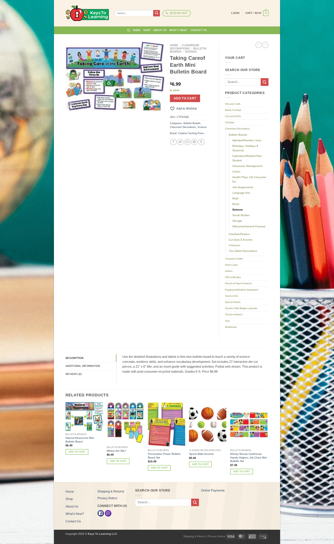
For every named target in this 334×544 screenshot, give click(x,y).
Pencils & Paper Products (238, 283)
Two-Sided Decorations (243, 250)
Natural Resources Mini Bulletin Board (80, 439)
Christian (229, 122)
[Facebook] (100, 513)
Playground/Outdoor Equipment (241, 289)
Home (137, 30)
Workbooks (231, 327)
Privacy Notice (107, 498)
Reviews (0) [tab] (74, 374)
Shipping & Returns (110, 491)
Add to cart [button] (77, 452)
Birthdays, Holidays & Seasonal (245, 148)
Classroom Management (247, 166)
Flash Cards (231, 265)
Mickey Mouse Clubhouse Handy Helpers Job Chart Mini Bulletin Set (248, 457)
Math (235, 198)
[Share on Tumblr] (201, 142)
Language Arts (241, 192)
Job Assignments (242, 187)
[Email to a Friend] (187, 142)
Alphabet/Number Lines (246, 140)
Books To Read (233, 110)
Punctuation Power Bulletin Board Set (164, 455)
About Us (160, 30)
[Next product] (259, 45)
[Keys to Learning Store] (87, 13)
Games (229, 271)
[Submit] (156, 13)
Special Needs (232, 302)
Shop (147, 30)
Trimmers (234, 245)
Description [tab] (74, 358)
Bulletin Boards (191, 123)
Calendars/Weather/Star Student (247, 158)
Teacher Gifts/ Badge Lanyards (241, 308)
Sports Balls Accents (201, 453)
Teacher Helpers (233, 314)
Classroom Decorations (184, 47)
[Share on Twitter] (180, 142)
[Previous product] (265, 45)
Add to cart (185, 98)
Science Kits (231, 296)
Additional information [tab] (83, 366)
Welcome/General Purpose (248, 226)
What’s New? (178, 30)
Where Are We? (116, 450)
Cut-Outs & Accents (240, 239)
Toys (227, 321)
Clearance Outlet (234, 258)
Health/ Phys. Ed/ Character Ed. (249, 179)
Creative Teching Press (191, 133)
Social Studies (241, 215)
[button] (256, 13)
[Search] (128, 30)
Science (191, 51)
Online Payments (213, 490)
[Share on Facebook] (173, 142)
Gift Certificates (233, 277)
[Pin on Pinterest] (194, 142)
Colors (236, 171)
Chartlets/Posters (239, 234)
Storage (237, 220)
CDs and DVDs (233, 116)
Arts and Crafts (232, 104)
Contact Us (198, 30)
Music (235, 204)
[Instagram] (108, 513)
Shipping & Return (194, 536)
